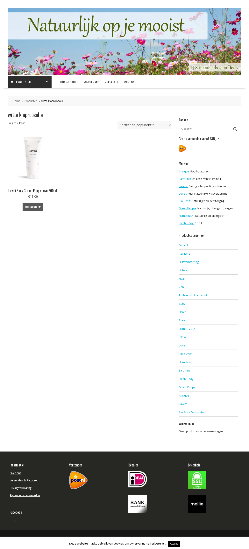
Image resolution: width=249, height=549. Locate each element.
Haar (182, 278)
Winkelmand (91, 82)
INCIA (182, 337)
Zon (181, 287)
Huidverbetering (189, 262)
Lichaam (184, 270)
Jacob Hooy (186, 379)
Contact (130, 82)
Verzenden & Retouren (24, 480)
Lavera (183, 404)
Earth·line (184, 370)
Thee (182, 320)
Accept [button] (174, 543)
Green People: (187, 208)
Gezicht (183, 245)
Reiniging (184, 253)
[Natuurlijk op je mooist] (124, 74)
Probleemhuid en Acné (193, 295)
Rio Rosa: (185, 201)
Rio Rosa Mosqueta (191, 412)
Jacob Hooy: (186, 223)
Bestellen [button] (31, 206)
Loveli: (183, 193)
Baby (182, 303)
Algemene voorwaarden (25, 495)
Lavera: (183, 186)
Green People (187, 387)
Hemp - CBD (187, 329)
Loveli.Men (185, 354)
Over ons (15, 473)
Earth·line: (185, 179)
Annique (184, 395)
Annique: (184, 171)
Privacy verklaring (21, 488)
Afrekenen (111, 82)
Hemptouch (186, 362)
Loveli (182, 345)
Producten (23, 82)
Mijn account (69, 82)
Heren (182, 312)
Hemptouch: (186, 216)
